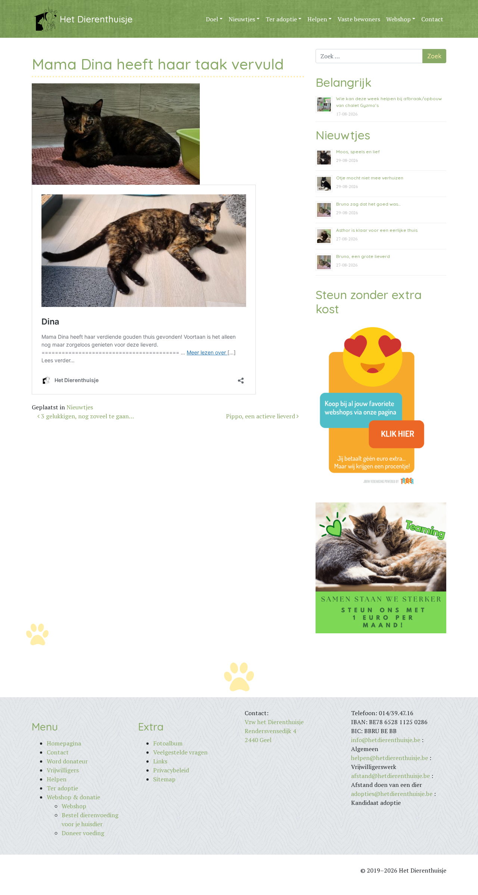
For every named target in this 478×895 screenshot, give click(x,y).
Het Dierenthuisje (96, 19)
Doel (212, 19)
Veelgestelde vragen (180, 752)
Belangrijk (344, 82)
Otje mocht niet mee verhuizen (369, 178)
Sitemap (164, 779)
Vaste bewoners (359, 19)
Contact (432, 19)
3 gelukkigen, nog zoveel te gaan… (87, 416)
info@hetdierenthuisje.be (386, 740)
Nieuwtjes (242, 19)
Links (160, 761)
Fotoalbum (168, 743)
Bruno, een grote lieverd (363, 256)
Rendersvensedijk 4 (270, 731)
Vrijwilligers (63, 770)
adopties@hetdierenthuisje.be (391, 794)
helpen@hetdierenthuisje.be (389, 758)
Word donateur (67, 761)
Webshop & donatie (73, 797)
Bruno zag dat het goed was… (368, 204)
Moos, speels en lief (358, 151)
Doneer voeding (83, 833)
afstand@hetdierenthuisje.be (390, 776)
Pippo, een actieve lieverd (261, 416)
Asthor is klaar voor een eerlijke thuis (377, 230)
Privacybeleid (171, 770)
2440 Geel (258, 740)
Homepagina (64, 743)
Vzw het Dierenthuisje (274, 722)
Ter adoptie (281, 19)
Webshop (398, 19)
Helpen (317, 19)
